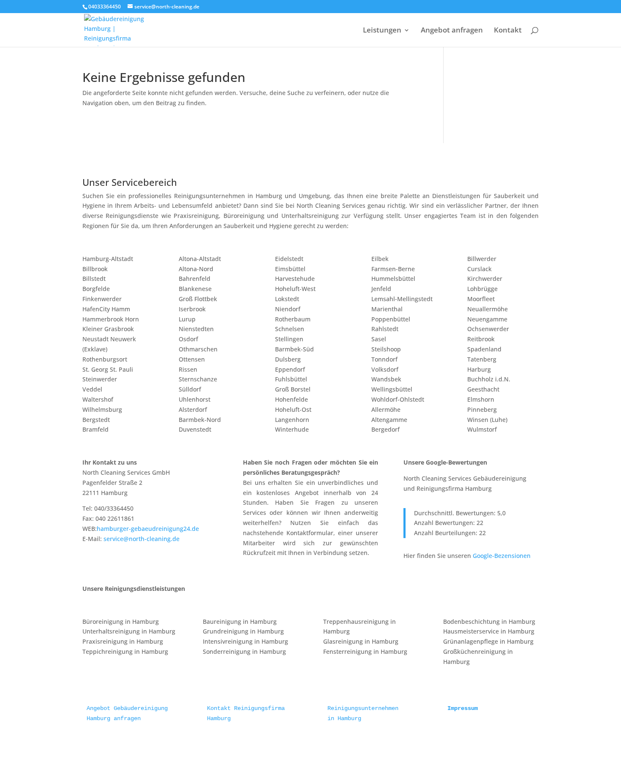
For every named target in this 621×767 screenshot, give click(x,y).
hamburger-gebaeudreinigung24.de (148, 529)
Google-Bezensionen (502, 556)
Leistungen (382, 31)
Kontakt (508, 31)
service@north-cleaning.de (142, 539)
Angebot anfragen (452, 31)
